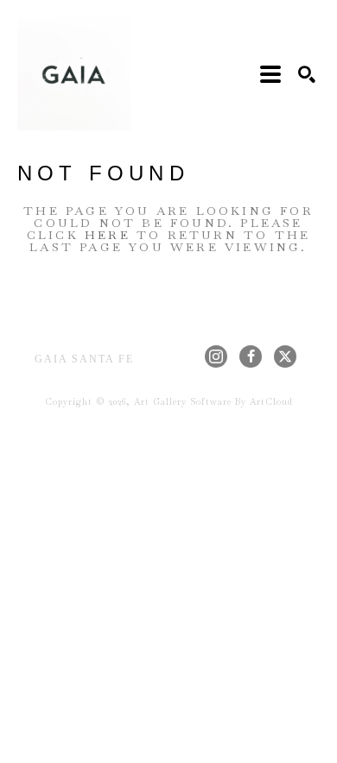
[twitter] (285, 356)
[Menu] (270, 74)
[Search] (306, 74)
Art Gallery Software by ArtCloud (213, 401)
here (107, 235)
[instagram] (216, 356)
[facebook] (250, 356)
